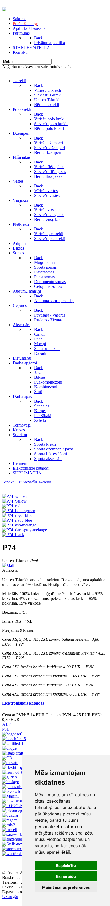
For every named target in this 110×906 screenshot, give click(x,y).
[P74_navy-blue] (17, 520)
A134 (7, 724)
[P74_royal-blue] (17, 515)
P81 (5, 729)
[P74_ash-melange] (19, 525)
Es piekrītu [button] (66, 865)
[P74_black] (13, 534)
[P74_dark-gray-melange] (24, 530)
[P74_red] (11, 506)
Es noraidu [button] (66, 876)
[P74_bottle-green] (18, 510)
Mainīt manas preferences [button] (66, 887)
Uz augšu (10, 896)
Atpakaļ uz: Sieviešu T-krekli (26, 482)
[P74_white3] (14, 496)
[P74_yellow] (14, 501)
